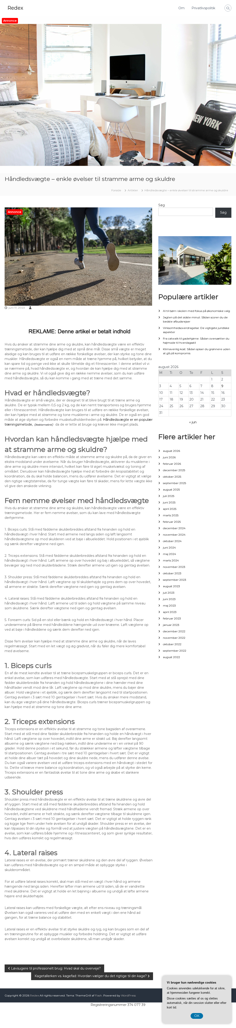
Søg (161, 205)
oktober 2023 (172, 573)
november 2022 (174, 637)
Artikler (133, 190)
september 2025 (174, 483)
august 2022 (171, 657)
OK (196, 1016)
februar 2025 (172, 521)
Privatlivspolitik (203, 8)
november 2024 (174, 534)
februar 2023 (172, 618)
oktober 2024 (172, 541)
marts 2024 (171, 560)
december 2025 (174, 470)
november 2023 (174, 567)
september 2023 (174, 579)
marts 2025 (170, 515)
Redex (15, 8)
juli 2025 (168, 496)
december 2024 (174, 528)
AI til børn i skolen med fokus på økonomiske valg (196, 311)
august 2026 (171, 451)
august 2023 (171, 586)
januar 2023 (171, 625)
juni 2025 (169, 502)
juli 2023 (168, 592)
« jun (193, 422)
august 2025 (171, 489)
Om (181, 8)
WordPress (128, 995)
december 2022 (174, 631)
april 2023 (170, 612)
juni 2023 (169, 599)
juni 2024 (169, 547)
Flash (98, 995)
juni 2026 (169, 457)
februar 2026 (172, 463)
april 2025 (169, 509)
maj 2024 (169, 554)
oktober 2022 (172, 644)
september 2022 (174, 650)
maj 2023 (169, 605)
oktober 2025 (172, 476)
